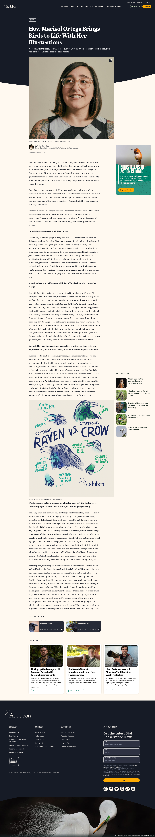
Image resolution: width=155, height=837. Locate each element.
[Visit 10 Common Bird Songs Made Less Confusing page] (133, 419)
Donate (147, 6)
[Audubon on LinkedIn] (122, 789)
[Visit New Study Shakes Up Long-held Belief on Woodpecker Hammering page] (133, 407)
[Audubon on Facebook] (111, 789)
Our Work (64, 6)
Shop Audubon (130, 2)
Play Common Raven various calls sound (62, 629)
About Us (74, 6)
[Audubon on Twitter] (116, 789)
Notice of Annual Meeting (18, 745)
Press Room (39, 740)
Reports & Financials (17, 749)
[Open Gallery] (110, 60)
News (32, 20)
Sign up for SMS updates (44, 747)
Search (127, 6)
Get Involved (99, 6)
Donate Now (65, 740)
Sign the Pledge (126, 190)
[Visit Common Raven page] (46, 626)
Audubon (10, 6)
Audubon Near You (68, 732)
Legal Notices (36, 773)
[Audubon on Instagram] (105, 789)
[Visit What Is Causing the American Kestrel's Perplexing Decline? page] (133, 383)
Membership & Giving (115, 6)
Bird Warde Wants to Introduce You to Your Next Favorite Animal (83, 669)
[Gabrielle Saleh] (31, 147)
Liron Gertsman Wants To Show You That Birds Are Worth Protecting (121, 669)
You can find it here (78, 200)
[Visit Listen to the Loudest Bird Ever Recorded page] (133, 431)
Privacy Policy (46, 773)
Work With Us (40, 732)
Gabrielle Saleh (43, 146)
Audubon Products (68, 736)
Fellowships (39, 736)
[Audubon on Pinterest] (133, 789)
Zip (106, 750)
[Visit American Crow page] (83, 626)
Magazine (140, 2)
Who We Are (14, 732)
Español (148, 2)
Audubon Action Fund (17, 752)
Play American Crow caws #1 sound (99, 629)
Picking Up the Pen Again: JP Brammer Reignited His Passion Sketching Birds (46, 669)
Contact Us (39, 743)
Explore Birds (86, 6)
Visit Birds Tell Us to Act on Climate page (133, 170)
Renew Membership (68, 747)
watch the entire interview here (62, 217)
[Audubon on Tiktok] (127, 789)
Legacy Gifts (65, 743)
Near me (137, 6)
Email (106, 742)
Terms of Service (114, 767)
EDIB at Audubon (76, 691)
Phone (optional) (110, 758)
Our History (13, 736)
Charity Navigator (14, 761)
